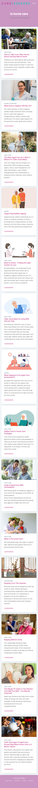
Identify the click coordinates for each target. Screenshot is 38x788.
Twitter (24, 780)
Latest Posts (8, 780)
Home (34, 3)
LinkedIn (30, 780)
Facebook (17, 780)
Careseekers (8, 74)
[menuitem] (34, 3)
